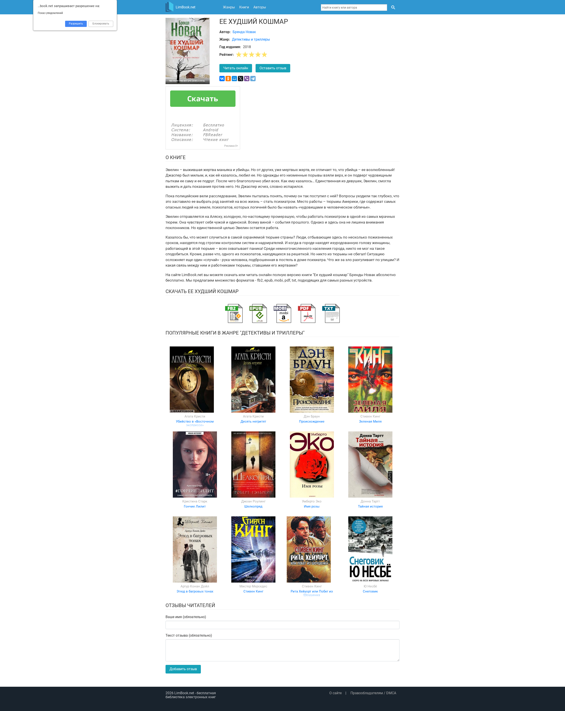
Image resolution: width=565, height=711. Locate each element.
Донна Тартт (370, 501)
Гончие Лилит (195, 506)
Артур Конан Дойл (195, 586)
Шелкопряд (253, 506)
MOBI (282, 313)
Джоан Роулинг (253, 501)
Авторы (259, 7)
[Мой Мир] (234, 78)
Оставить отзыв (273, 68)
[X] (240, 78)
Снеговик (370, 591)
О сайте (335, 693)
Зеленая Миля (370, 421)
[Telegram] (253, 78)
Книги (244, 7)
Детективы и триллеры (251, 39)
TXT (331, 313)
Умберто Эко (312, 501)
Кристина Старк (194, 501)
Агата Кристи (195, 416)
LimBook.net (184, 693)
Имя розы (312, 506)
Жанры (229, 7)
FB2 (234, 313)
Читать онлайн (235, 68)
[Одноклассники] (228, 78)
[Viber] (246, 78)
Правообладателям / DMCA (373, 693)
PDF (307, 313)
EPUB (258, 313)
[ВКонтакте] (222, 78)
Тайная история (370, 506)
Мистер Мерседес (253, 586)
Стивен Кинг (370, 416)
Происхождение (311, 421)
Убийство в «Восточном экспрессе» (195, 423)
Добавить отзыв (183, 669)
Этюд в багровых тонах (195, 591)
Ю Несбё (370, 586)
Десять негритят (253, 421)
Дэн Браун (312, 416)
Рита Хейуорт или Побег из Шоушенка (312, 593)
